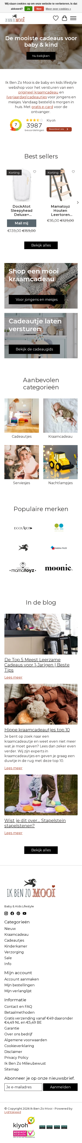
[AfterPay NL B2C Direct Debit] (64, 1127)
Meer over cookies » (58, 8)
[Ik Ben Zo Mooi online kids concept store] (15, 18)
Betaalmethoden (19, 1012)
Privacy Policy (16, 1058)
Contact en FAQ (18, 1007)
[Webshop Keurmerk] (24, 1137)
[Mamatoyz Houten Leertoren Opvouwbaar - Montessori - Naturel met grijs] (60, 185)
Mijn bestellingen (19, 985)
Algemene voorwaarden (25, 1040)
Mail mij (21, 223)
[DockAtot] (23, 528)
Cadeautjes (21, 436)
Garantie (11, 1028)
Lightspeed (12, 1112)
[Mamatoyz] (23, 567)
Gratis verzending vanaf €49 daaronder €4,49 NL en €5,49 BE (38, 1020)
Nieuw (10, 929)
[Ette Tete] (58, 528)
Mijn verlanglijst (18, 991)
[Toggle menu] (73, 18)
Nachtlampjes (60, 483)
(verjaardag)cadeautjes (26, 97)
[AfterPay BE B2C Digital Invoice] (49, 1127)
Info (7, 964)
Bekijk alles (41, 245)
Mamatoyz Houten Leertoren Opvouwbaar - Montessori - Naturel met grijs (60, 210)
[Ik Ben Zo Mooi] (23, 548)
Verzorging (14, 952)
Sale (8, 958)
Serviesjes (21, 483)
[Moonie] (58, 567)
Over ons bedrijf (18, 1034)
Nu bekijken (41, 56)
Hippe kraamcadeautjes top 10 (37, 729)
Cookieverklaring (19, 1046)
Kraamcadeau (60, 436)
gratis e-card (42, 107)
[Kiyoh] (24, 1128)
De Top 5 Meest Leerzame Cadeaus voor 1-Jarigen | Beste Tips (37, 665)
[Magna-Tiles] (58, 548)
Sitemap (11, 1069)
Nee (39, 8)
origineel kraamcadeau (38, 92)
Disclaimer (13, 1052)
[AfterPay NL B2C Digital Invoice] (42, 1127)
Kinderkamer (15, 946)
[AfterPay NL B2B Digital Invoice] (57, 1127)
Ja (28, 8)
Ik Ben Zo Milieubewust (25, 1063)
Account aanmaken (21, 979)
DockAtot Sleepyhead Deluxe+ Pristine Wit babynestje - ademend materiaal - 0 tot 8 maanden (21, 210)
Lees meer (13, 677)
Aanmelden (60, 1087)
